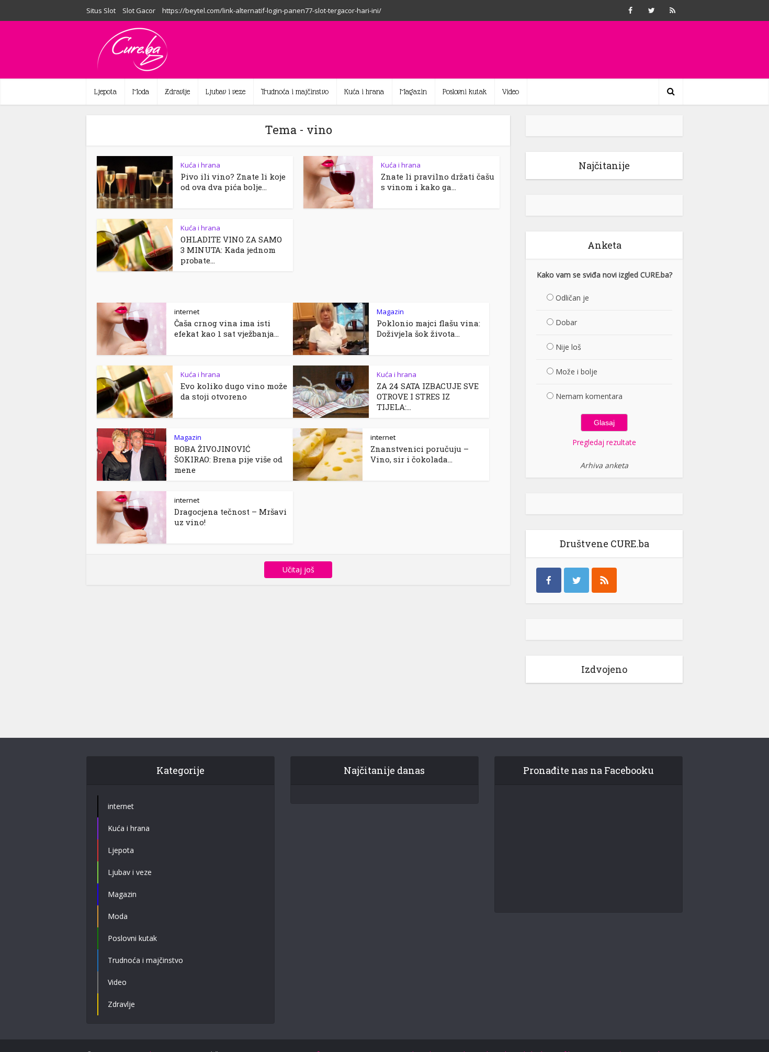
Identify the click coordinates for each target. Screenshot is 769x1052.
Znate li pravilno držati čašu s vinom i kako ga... (437, 181)
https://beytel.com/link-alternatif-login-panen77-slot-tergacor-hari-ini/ (271, 10)
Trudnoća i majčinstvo (295, 91)
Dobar (566, 322)
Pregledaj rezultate (604, 442)
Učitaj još (298, 569)
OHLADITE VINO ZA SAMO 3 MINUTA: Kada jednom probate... (231, 249)
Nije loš (568, 347)
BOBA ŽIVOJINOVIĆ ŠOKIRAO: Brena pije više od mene (228, 459)
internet (186, 311)
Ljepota (105, 91)
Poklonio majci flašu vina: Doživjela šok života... (428, 328)
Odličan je (572, 298)
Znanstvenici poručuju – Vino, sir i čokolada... (419, 454)
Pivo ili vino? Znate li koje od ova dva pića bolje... (233, 181)
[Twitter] (576, 580)
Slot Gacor (138, 10)
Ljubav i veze (225, 91)
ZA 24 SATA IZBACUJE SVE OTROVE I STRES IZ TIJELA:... (428, 396)
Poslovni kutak (465, 91)
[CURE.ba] (133, 49)
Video (510, 91)
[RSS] (604, 580)
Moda (140, 91)
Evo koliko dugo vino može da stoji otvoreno (233, 391)
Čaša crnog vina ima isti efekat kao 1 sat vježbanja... (226, 328)
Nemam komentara (589, 396)
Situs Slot (101, 10)
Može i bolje (576, 371)
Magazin (413, 91)
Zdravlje (177, 91)
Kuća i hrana (364, 91)
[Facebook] (548, 580)
